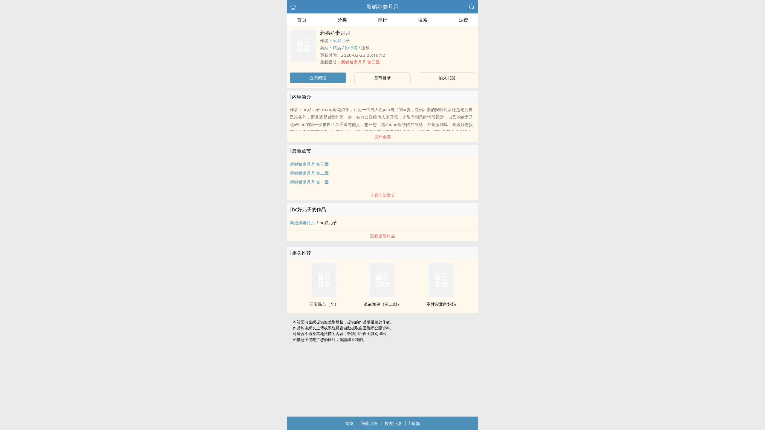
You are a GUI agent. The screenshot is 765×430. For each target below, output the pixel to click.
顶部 (415, 423)
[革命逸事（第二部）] (382, 296)
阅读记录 (369, 423)
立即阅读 (318, 78)
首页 (302, 19)
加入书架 (447, 78)
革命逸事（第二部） (382, 304)
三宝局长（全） (324, 304)
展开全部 (382, 136)
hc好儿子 (341, 40)
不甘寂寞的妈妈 (441, 304)
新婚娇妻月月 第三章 (360, 62)
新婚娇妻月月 (382, 6)
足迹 (463, 19)
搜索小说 (393, 423)
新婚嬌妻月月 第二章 (309, 173)
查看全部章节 (382, 195)
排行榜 (351, 47)
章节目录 (382, 78)
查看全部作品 (382, 236)
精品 (337, 47)
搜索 (423, 19)
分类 (342, 19)
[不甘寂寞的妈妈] (441, 296)
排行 (382, 19)
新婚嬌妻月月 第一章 (309, 182)
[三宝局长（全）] (323, 296)
